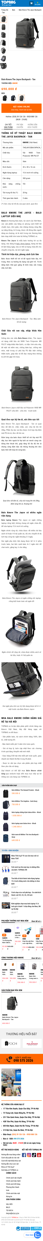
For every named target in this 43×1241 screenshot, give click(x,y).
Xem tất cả (36, 921)
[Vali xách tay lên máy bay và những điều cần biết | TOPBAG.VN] (6, 872)
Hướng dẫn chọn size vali (10, 1164)
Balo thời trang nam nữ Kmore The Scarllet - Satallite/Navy (22, 977)
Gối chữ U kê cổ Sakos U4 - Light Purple (18, 936)
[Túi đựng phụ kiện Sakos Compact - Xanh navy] (7, 930)
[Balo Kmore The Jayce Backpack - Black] (4, 101)
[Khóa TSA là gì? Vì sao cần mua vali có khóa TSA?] (6, 862)
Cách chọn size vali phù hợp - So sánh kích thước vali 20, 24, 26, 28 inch (26, 893)
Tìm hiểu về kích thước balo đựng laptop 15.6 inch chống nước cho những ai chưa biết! (25, 881)
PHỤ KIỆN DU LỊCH (12, 1213)
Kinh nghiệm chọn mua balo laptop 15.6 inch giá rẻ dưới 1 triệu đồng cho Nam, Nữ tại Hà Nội (26, 906)
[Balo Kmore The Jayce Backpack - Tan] (21, 101)
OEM (24, 939)
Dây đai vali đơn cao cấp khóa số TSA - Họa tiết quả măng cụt (28, 942)
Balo (13, 10)
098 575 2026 (23, 1060)
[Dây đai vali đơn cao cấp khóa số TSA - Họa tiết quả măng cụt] (28, 931)
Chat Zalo (29, 1235)
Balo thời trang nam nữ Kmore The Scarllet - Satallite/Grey (34, 977)
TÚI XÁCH (9, 1210)
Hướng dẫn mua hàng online (10, 1154)
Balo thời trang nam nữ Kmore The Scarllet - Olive (5, 973)
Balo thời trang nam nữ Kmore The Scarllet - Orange (13, 973)
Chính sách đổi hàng (13, 1184)
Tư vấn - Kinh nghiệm (10, 850)
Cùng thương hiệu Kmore (12, 958)
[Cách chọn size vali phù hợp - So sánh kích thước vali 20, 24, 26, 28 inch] (6, 897)
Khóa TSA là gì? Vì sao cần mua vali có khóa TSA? (24, 857)
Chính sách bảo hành (13, 1181)
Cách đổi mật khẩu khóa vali (11, 1161)
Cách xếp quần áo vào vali (10, 1158)
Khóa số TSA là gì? (7, 1167)
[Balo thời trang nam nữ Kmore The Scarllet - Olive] (5, 965)
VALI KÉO (9, 1204)
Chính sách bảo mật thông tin (13, 1195)
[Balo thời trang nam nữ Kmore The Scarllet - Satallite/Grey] (34, 967)
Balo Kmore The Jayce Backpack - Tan (10, 1018)
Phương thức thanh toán (12, 1188)
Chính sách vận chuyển (14, 1178)
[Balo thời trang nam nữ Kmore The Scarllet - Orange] (13, 965)
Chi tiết (13, 862)
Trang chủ (4, 10)
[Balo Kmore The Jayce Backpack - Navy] (13, 101)
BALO (8, 1207)
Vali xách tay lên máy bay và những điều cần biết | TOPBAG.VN (25, 868)
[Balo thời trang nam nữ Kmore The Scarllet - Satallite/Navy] (22, 967)
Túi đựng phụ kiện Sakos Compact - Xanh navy (7, 941)
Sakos (4, 938)
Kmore (15, 83)
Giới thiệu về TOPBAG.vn (9, 1170)
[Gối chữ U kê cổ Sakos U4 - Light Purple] (18, 928)
